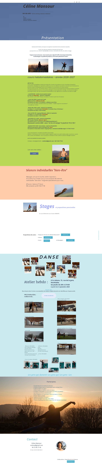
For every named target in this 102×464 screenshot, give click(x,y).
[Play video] (34, 307)
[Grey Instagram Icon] (79, 2)
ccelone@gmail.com (48, 141)
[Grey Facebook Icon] (74, 2)
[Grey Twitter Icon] (77, 2)
